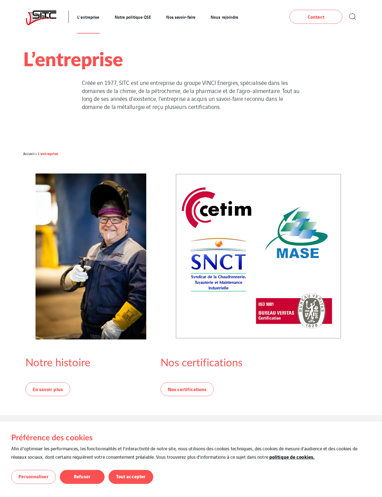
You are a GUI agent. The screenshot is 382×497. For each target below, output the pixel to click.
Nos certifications (187, 389)
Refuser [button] (82, 476)
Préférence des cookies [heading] (52, 438)
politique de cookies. (292, 456)
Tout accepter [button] (131, 476)
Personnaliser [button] (33, 476)
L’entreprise (88, 17)
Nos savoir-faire (180, 17)
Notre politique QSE (133, 17)
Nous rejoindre (224, 17)
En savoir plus (48, 389)
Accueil (28, 153)
